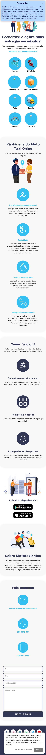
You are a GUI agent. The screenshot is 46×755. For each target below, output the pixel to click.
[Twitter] (32, 732)
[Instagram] (13, 732)
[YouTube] (39, 732)
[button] (23, 507)
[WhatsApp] (26, 732)
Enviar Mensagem (23, 714)
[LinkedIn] (19, 732)
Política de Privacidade (23, 749)
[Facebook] (6, 732)
